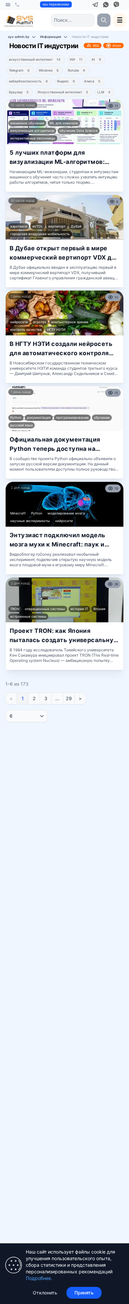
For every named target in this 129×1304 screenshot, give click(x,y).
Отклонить (45, 1292)
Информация (50, 37)
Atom (116, 45)
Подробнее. (39, 1278)
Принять (84, 1292)
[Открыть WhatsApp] (106, 4)
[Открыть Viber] (116, 4)
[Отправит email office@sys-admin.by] (8, 4)
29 (69, 698)
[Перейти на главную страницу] (18, 20)
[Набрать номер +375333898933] (17, 4)
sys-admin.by (18, 37)
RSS (96, 45)
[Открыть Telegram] (95, 4)
